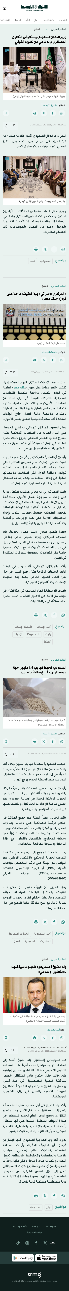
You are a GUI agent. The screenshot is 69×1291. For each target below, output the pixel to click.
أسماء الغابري (53, 1026)
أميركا (47, 639)
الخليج (37, 26)
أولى (48, 1204)
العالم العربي (58, 26)
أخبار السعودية (42, 931)
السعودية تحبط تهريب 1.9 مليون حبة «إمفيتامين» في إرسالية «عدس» (39, 667)
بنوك (48, 631)
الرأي (27, 17)
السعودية (45, 258)
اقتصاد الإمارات (23, 624)
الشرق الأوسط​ (48, 17)
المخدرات (45, 938)
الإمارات (18, 631)
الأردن (17, 938)
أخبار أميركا (33, 631)
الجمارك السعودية (19, 931)
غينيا (32, 258)
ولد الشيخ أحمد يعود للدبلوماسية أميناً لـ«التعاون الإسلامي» (38, 966)
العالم (36, 17)
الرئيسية (63, 17)
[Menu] (65, 6)
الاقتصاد (17, 17)
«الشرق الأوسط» (50, 102)
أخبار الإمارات (44, 624)
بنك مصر (19, 384)
